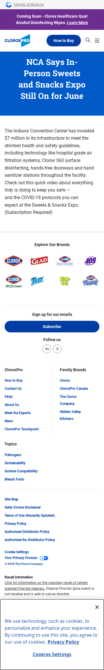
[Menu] (97, 40)
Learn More (77, 22)
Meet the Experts (18, 413)
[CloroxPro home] (17, 40)
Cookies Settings (52, 654)
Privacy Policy (15, 524)
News (9, 421)
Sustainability (15, 463)
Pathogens (13, 455)
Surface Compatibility (21, 471)
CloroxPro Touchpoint (22, 429)
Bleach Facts (14, 479)
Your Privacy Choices (21, 558)
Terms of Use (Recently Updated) (30, 516)
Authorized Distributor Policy (27, 532)
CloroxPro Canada (74, 389)
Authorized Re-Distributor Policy (30, 540)
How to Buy (63, 40)
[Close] (97, 607)
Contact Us (13, 389)
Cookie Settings (17, 552)
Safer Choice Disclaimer (23, 507)
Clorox (65, 380)
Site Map (11, 499)
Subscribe (52, 326)
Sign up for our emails (52, 314)
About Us (12, 405)
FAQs (9, 397)
